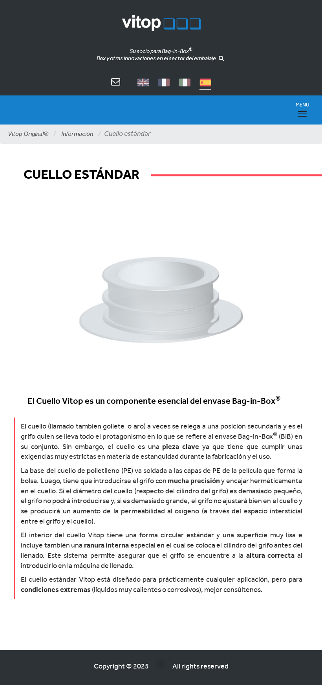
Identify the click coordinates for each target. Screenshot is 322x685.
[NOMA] (161, 666)
